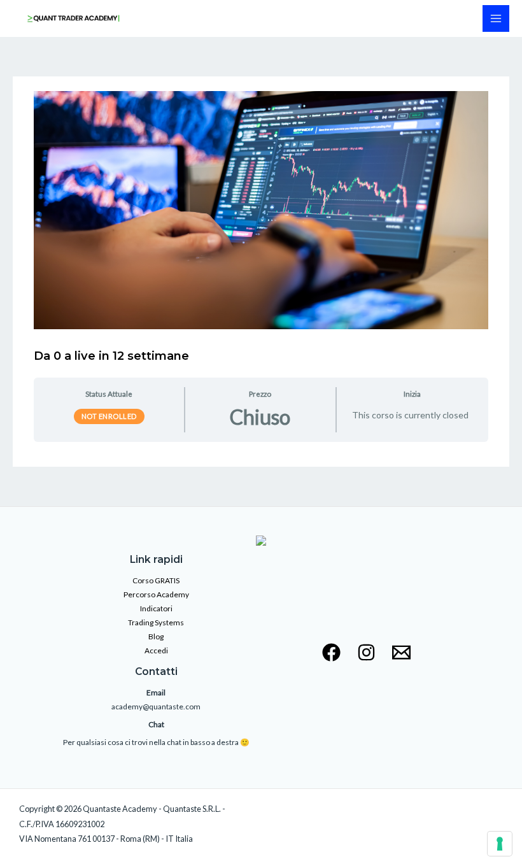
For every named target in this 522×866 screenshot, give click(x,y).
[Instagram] (366, 652)
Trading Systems (156, 622)
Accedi (156, 650)
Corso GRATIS (156, 580)
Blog (156, 636)
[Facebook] (331, 652)
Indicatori (156, 608)
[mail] (401, 652)
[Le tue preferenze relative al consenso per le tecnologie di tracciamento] (500, 844)
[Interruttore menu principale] (496, 18)
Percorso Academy (156, 594)
